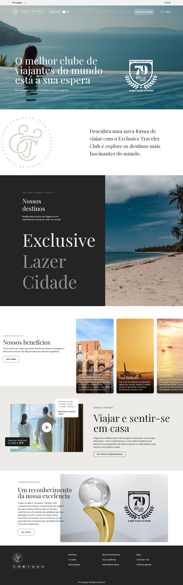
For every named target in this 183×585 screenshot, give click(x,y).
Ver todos (11, 359)
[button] (165, 12)
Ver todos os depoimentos (109, 454)
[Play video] (46, 428)
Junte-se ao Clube (144, 12)
